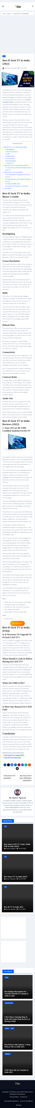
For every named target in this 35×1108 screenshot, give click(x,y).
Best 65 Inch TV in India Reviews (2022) (15, 165)
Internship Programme (11, 1101)
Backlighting (9, 149)
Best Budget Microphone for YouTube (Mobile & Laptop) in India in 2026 (16, 994)
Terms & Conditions (26, 1101)
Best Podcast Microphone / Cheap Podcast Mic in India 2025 (17, 1046)
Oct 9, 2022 (22, 909)
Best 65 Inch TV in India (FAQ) (12, 172)
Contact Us (23, 1097)
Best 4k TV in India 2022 (13, 757)
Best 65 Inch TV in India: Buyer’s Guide (15, 147)
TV (4, 56)
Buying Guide (9, 1003)
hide (21, 143)
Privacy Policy (14, 1097)
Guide (7, 1028)
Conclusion (7, 188)
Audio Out (9, 163)
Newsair (12, 1094)
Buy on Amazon (17, 623)
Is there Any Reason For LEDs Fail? (16, 186)
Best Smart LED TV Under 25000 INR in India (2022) (17, 845)
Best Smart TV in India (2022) (14, 755)
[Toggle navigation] (3, 6)
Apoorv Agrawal (11, 68)
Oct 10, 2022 (22, 848)
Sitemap (18, 1105)
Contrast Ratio (10, 161)
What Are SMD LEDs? (12, 184)
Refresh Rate (10, 156)
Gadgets (7, 1054)
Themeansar (21, 1094)
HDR (7, 154)
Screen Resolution (11, 152)
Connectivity (10, 158)
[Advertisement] (17, 35)
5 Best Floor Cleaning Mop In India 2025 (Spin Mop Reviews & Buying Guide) (17, 1019)
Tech (6, 977)
